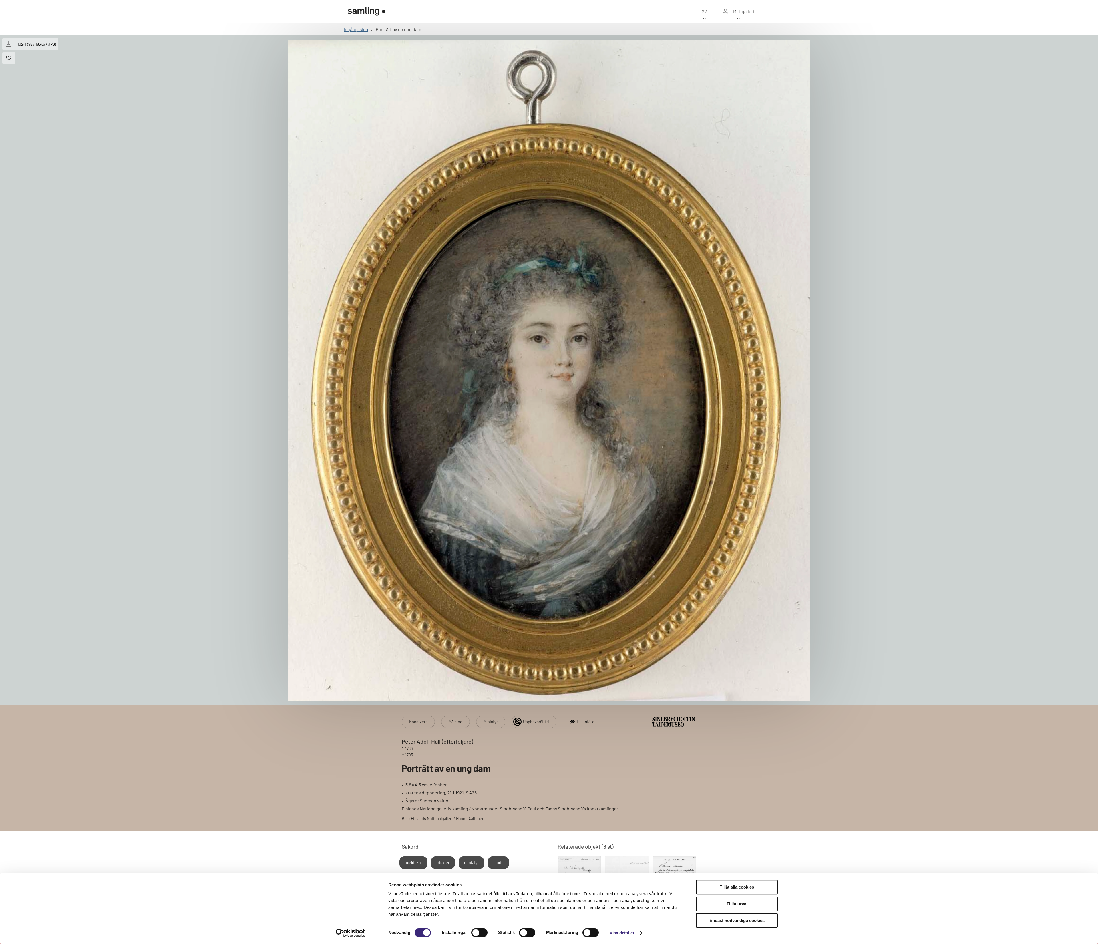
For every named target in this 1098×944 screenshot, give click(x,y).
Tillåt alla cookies (737, 887)
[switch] (479, 932)
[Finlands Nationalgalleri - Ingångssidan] (366, 11)
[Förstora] (549, 370)
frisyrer (442, 862)
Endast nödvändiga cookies (737, 920)
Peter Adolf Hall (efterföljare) (437, 741)
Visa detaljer (622, 932)
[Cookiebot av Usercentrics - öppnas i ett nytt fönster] (350, 933)
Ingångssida (356, 29)
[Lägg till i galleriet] (8, 58)
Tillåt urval (737, 903)
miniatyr (471, 862)
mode (498, 862)
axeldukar (413, 862)
